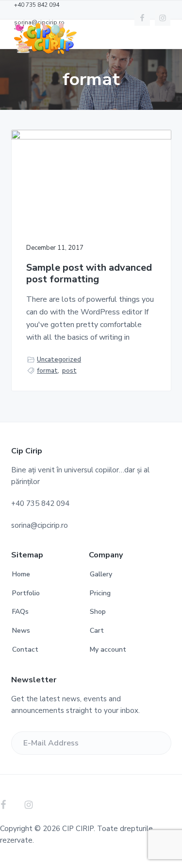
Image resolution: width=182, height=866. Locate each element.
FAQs (20, 611)
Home (21, 574)
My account (108, 649)
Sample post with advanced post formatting (89, 274)
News (21, 630)
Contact (25, 649)
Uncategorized (59, 359)
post (69, 370)
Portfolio (26, 593)
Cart (97, 630)
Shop (98, 611)
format (47, 370)
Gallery (101, 574)
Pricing (100, 593)
